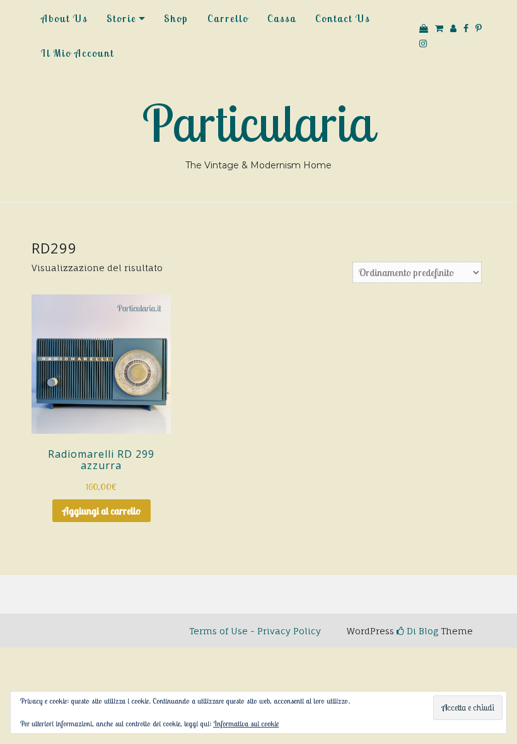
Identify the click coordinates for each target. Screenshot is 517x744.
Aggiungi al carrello (101, 510)
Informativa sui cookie (246, 723)
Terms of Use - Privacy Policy (255, 630)
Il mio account (77, 53)
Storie (121, 18)
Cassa (281, 18)
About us (64, 18)
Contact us (342, 18)
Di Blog (421, 630)
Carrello (227, 18)
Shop (176, 18)
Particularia (258, 122)
